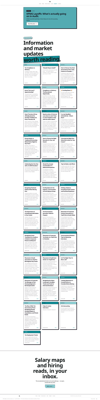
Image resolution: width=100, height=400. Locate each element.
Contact (59, 3)
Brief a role (49, 386)
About (43, 3)
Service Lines (43, 395)
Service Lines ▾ (47, 3)
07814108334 (18, 398)
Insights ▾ (55, 3)
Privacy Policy (93, 398)
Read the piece (31, 23)
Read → (38, 106)
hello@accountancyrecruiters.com (9, 398)
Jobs (52, 3)
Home (40, 3)
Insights (50, 395)
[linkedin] (96, 398)
